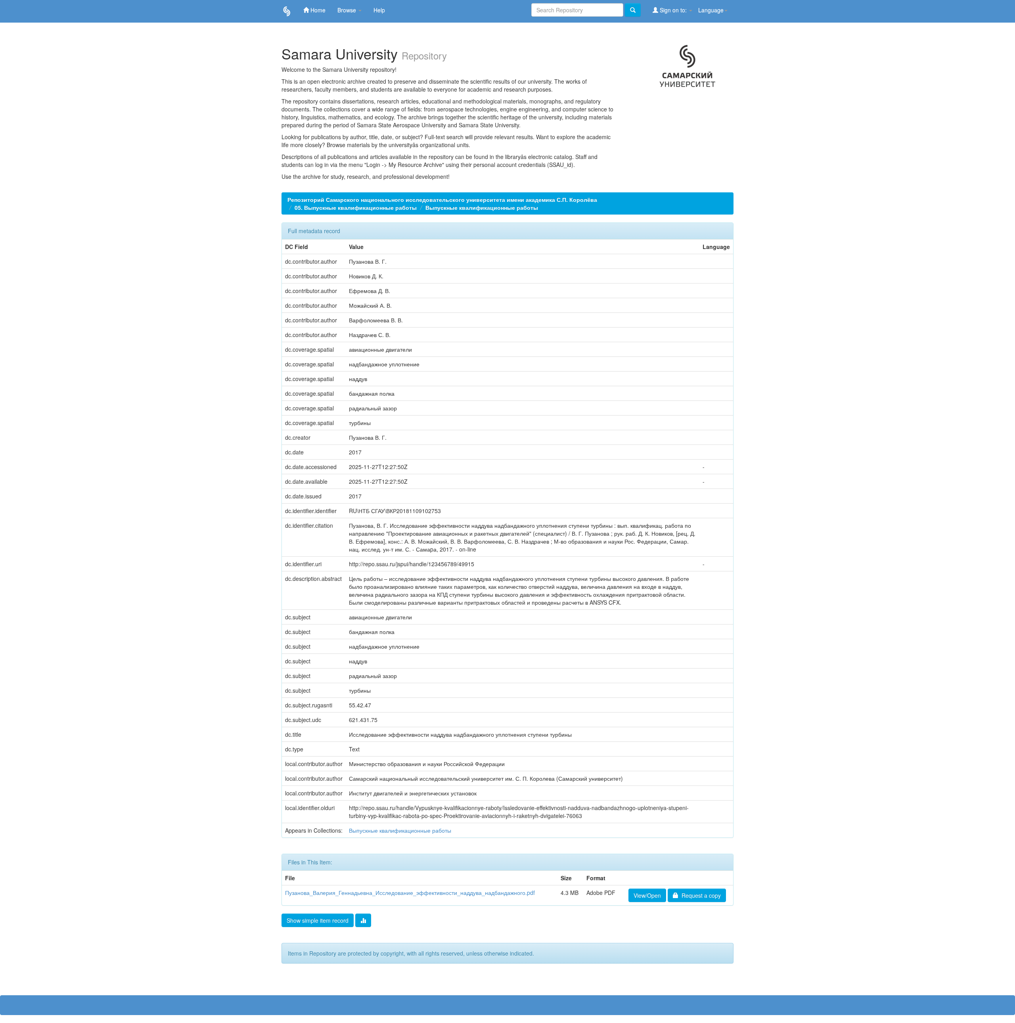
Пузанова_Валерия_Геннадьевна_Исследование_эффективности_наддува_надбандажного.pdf (410, 893)
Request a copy (699, 895)
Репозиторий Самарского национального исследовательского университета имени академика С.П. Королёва (442, 199)
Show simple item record (318, 920)
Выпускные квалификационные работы (481, 207)
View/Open (647, 895)
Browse (347, 10)
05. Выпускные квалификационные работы (356, 207)
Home (317, 10)
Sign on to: (673, 10)
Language (711, 10)
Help (379, 10)
